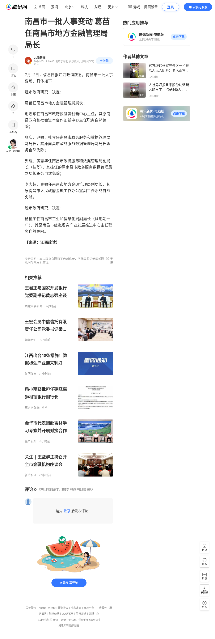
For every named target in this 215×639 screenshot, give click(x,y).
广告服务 (102, 608)
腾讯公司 (64, 625)
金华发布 (31, 441)
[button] (179, 37)
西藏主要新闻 (33, 306)
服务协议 (63, 608)
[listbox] (69, 376)
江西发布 (31, 373)
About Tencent (47, 608)
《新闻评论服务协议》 (81, 489)
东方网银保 (32, 407)
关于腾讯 (31, 608)
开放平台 (89, 608)
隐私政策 (76, 608)
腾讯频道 (81, 613)
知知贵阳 (31, 339)
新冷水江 (31, 475)
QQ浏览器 (67, 613)
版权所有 (74, 625)
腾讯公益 (54, 613)
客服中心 (94, 613)
